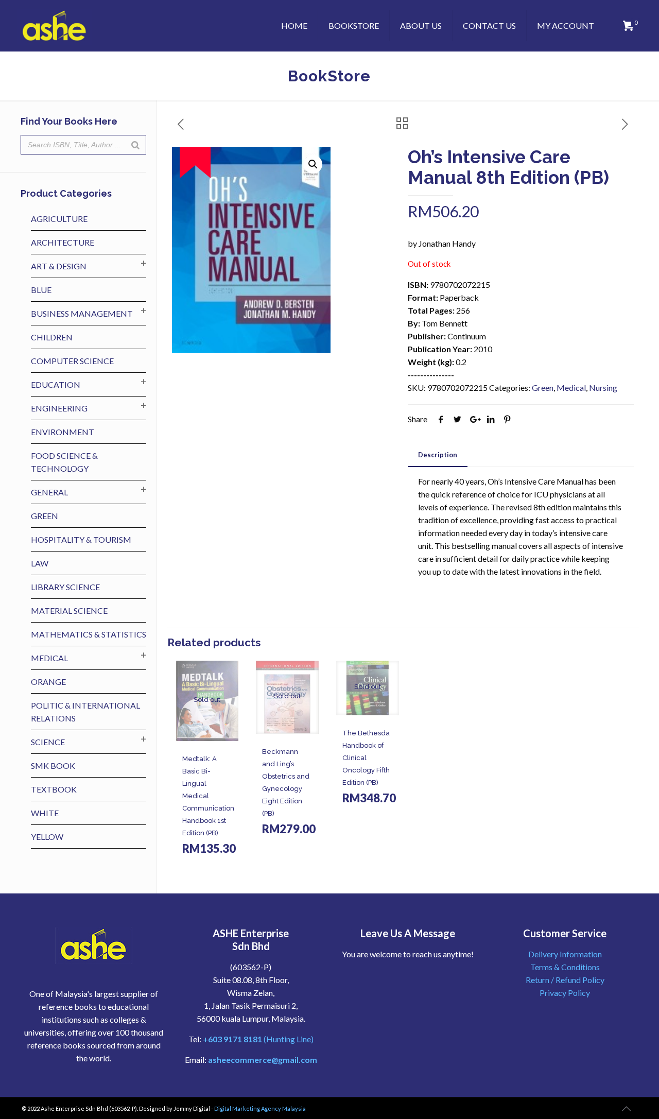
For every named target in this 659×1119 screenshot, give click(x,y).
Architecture (62, 242)
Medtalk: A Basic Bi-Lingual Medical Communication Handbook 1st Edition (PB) (208, 796)
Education (55, 384)
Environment (62, 432)
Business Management (82, 313)
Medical (571, 387)
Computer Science (72, 361)
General (49, 492)
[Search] (135, 144)
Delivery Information (565, 954)
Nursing (603, 387)
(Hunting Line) (258, 1039)
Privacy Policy (565, 992)
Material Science (69, 610)
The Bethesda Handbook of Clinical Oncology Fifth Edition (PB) (366, 757)
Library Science (65, 587)
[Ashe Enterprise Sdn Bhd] (54, 25)
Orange (48, 681)
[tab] (437, 455)
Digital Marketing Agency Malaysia (260, 1108)
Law (39, 563)
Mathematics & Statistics (88, 634)
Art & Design (58, 266)
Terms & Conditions (565, 967)
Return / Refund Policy (565, 980)
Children (52, 337)
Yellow (47, 836)
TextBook (54, 789)
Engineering (59, 408)
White (45, 813)
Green (542, 387)
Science (48, 742)
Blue (41, 290)
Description (437, 455)
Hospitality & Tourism (81, 539)
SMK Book (53, 765)
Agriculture (59, 218)
